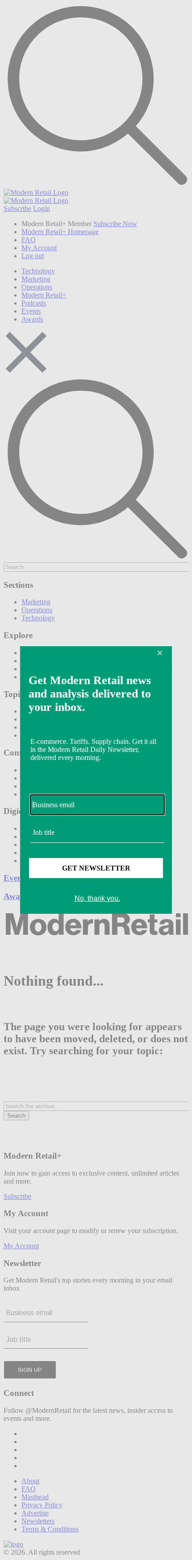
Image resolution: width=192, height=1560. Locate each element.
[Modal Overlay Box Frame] (96, 780)
